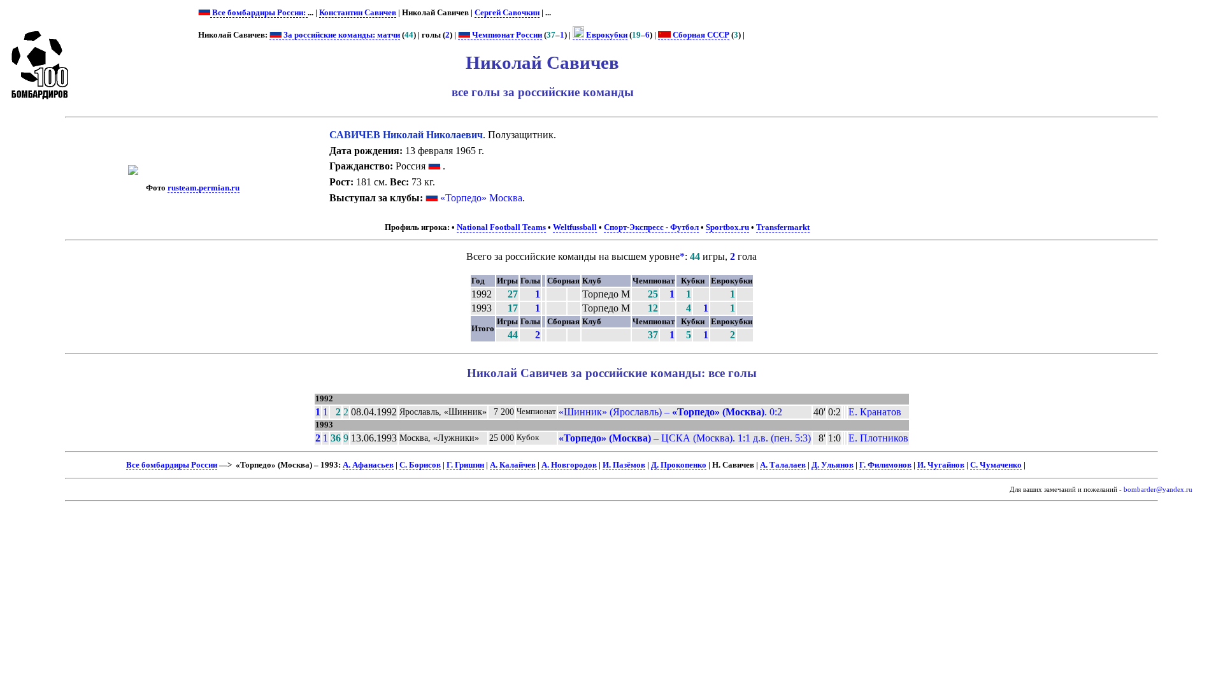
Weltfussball (575, 227)
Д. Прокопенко (678, 465)
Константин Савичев (357, 12)
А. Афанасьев (368, 465)
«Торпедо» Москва (481, 197)
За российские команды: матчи (341, 35)
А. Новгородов (569, 465)
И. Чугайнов (940, 465)
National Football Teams (501, 227)
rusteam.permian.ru (204, 187)
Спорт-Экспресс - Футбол (651, 227)
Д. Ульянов (833, 465)
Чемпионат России (506, 35)
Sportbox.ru (727, 227)
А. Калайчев (513, 465)
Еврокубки (605, 35)
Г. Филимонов (885, 465)
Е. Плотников (878, 438)
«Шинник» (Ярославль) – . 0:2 (670, 411)
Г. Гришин (465, 465)
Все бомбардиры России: (259, 12)
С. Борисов (420, 465)
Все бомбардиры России (171, 465)
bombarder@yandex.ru (1158, 489)
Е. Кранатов (874, 411)
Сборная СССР (700, 35)
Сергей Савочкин (507, 12)
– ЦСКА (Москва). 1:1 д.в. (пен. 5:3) (685, 438)
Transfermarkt (783, 227)
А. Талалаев (783, 465)
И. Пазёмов (624, 465)
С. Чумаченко (996, 465)
